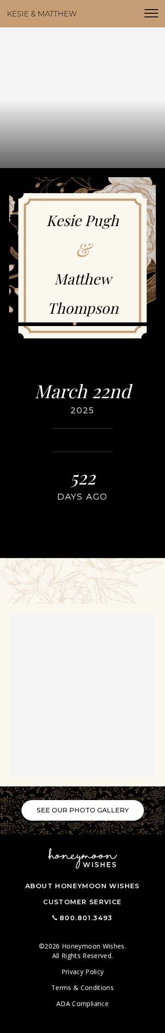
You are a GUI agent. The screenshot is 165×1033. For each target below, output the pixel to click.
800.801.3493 (86, 918)
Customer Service (82, 902)
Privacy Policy (82, 971)
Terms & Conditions (82, 987)
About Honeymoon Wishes (82, 886)
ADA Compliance (82, 1003)
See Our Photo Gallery (83, 810)
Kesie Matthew (42, 14)
